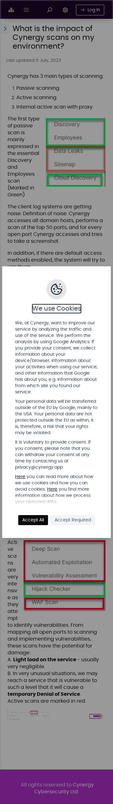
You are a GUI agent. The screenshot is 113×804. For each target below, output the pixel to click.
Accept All (33, 520)
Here (20, 477)
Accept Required (73, 520)
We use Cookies (56, 309)
